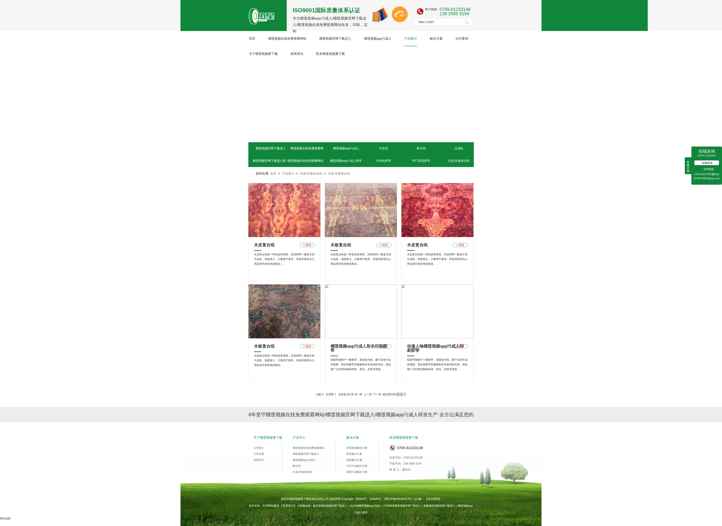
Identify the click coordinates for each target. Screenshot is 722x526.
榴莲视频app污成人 (377, 38)
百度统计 (288, 505)
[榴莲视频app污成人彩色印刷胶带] (361, 311)
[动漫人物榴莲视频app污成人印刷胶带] (437, 311)
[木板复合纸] (361, 209)
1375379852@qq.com (706, 178)
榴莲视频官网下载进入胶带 (271, 160)
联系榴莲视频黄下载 (330, 54)
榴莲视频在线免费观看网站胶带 (308, 160)
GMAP (375, 498)
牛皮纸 (383, 148)
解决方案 (436, 38)
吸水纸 (421, 148)
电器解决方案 (354, 459)
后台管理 (433, 498)
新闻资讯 (296, 54)
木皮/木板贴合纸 (458, 160)
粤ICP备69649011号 (397, 498)
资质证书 (258, 459)
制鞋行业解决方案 (356, 471)
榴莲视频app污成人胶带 (346, 160)
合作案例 (461, 38)
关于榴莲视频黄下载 (263, 54)
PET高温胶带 (421, 160)
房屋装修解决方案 (356, 447)
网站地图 (5, 518)
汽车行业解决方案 (356, 465)
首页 (252, 38)
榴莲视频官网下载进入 (335, 38)
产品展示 (410, 38)
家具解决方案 (354, 453)
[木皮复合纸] (284, 209)
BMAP (361, 498)
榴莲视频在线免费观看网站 (287, 38)
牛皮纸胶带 (383, 160)
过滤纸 (459, 148)
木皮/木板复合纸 (339, 173)
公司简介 (258, 447)
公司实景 (258, 453)
